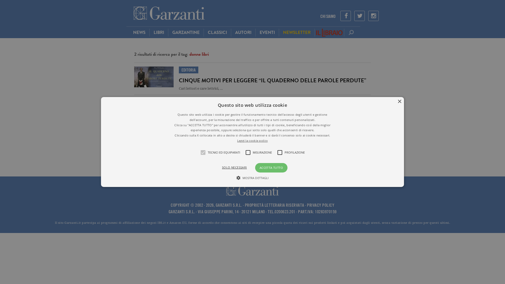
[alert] (252, 142)
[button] (252, 142)
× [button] (399, 102)
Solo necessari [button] (234, 167)
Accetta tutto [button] (271, 168)
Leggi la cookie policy (252, 141)
